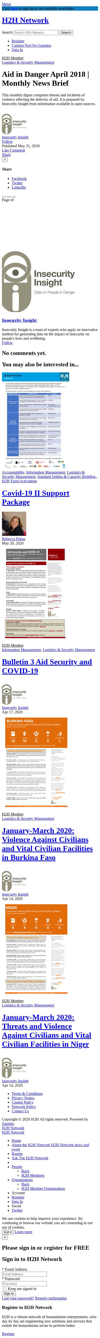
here (14, 8)
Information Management (45, 472)
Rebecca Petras (13, 539)
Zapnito (8, 1124)
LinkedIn (19, 187)
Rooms (17, 1154)
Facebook (19, 179)
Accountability (13, 472)
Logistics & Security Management (28, 62)
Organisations (22, 1180)
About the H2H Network (31, 1145)
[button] (6, 150)
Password (11, 1279)
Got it (8, 1232)
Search (7, 32)
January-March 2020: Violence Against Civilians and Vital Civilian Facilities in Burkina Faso (47, 844)
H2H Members (32, 1175)
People (17, 1167)
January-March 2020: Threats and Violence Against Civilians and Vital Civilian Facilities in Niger (46, 1030)
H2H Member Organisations (43, 1188)
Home (16, 1140)
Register (18, 41)
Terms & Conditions (27, 1094)
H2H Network (25, 20)
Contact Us (20, 1111)
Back (25, 1171)
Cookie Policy (22, 1102)
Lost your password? (18, 1298)
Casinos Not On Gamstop (31, 45)
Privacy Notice (23, 1098)
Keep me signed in (22, 1289)
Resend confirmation (51, 1298)
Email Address (14, 1269)
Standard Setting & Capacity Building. (66, 477)
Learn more (23, 1232)
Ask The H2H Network (30, 1158)
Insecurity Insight (15, 137)
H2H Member (13, 58)
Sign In (17, 50)
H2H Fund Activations (19, 481)
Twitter (17, 183)
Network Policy (24, 1107)
